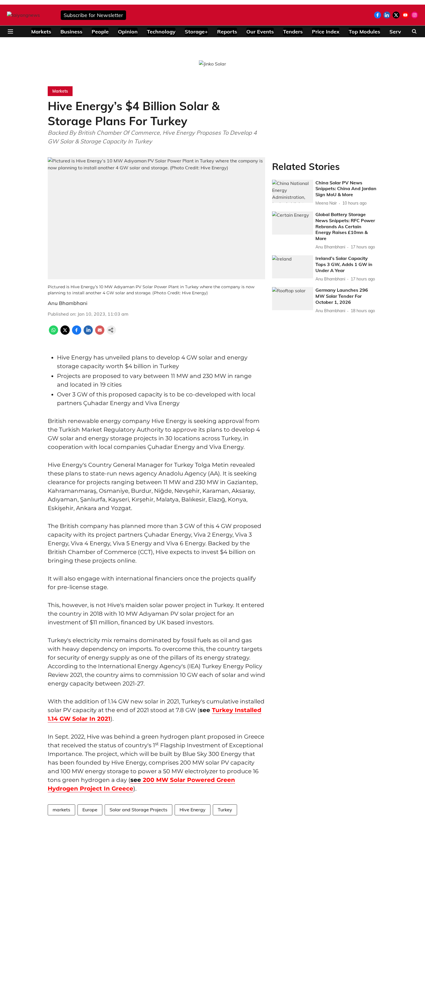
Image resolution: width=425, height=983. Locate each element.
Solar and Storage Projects (138, 809)
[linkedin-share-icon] (88, 333)
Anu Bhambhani (67, 303)
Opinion (128, 31)
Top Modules (364, 31)
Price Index (325, 31)
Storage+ (196, 31)
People (100, 31)
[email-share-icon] (99, 333)
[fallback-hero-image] (292, 191)
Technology (161, 31)
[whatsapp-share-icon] (53, 333)
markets (61, 809)
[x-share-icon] (65, 333)
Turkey (225, 809)
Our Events (260, 31)
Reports (227, 31)
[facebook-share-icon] (76, 333)
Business (71, 31)
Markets (41, 31)
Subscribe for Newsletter (93, 15)
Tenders (293, 31)
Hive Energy (193, 809)
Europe (89, 809)
